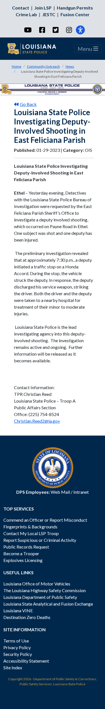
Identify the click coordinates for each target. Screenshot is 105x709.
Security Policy (17, 654)
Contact (20, 7)
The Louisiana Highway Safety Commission (44, 590)
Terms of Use (16, 640)
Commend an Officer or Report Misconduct (45, 520)
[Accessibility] (80, 29)
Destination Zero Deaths (26, 617)
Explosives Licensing (23, 560)
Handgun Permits (75, 7)
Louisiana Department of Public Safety (40, 597)
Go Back (28, 104)
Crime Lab (26, 14)
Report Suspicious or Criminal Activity (39, 540)
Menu (85, 48)
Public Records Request (26, 546)
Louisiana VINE (18, 610)
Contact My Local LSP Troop (31, 533)
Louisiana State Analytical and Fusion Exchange (48, 603)
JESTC (48, 14)
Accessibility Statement (26, 660)
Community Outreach (43, 66)
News (70, 66)
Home (16, 66)
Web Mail (60, 492)
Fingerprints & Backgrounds (30, 526)
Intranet (81, 492)
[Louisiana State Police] (35, 48)
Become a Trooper (21, 553)
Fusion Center (75, 14)
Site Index (12, 667)
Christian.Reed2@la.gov (37, 421)
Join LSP (43, 7)
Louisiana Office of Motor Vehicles (36, 583)
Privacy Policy (17, 647)
